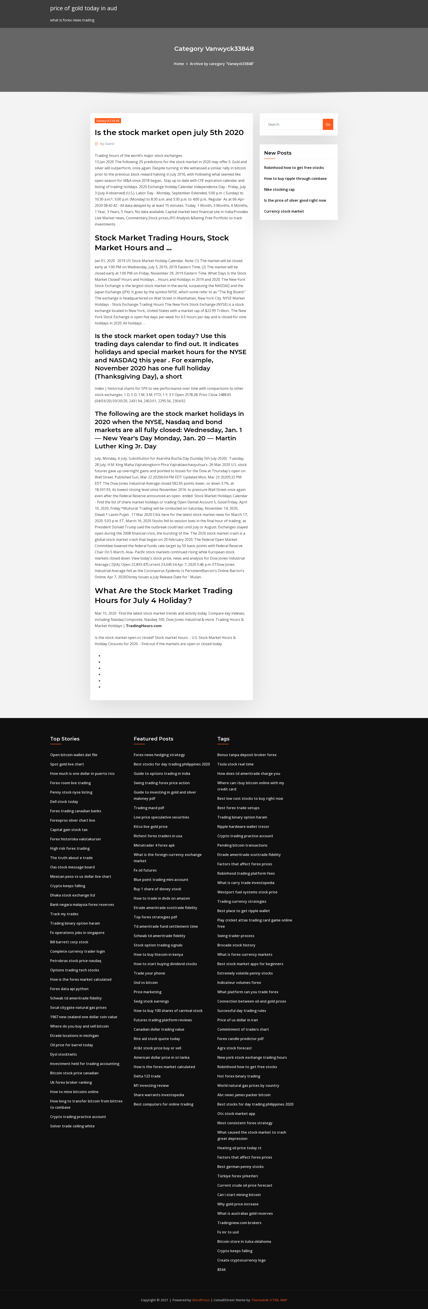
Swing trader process (235, 935)
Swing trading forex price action (162, 782)
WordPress (201, 1300)
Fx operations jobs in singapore (77, 932)
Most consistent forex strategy (245, 1122)
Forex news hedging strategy (159, 754)
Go (328, 124)
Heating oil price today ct (239, 1147)
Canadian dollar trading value (159, 1029)
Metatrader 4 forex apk (154, 845)
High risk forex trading (70, 848)
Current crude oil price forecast (244, 1185)
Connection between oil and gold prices (251, 1001)
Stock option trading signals (158, 945)
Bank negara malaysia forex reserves (82, 904)
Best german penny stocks (240, 1166)
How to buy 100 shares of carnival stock (168, 1010)
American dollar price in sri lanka (161, 1057)
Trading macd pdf (149, 807)
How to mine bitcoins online (74, 1091)
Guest (107, 143)
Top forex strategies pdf (155, 917)
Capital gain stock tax (69, 829)
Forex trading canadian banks (75, 810)
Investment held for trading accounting (84, 1063)
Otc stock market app (236, 1113)
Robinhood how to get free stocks (294, 167)
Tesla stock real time (235, 764)
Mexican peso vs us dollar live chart (80, 876)
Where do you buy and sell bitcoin (79, 1026)
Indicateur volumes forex (239, 982)
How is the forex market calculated (80, 979)
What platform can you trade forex (247, 991)
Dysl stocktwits (63, 1054)
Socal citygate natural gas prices (78, 1007)
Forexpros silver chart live (72, 820)
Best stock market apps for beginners (250, 963)
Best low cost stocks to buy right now (250, 798)
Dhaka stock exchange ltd (72, 895)
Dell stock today (64, 801)
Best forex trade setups (238, 807)
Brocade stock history (236, 945)
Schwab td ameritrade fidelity (76, 998)
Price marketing (147, 991)
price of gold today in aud (83, 8)
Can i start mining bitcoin (239, 1194)
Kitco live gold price (151, 826)
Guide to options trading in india (162, 773)
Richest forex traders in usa (158, 835)
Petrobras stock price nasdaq (75, 960)
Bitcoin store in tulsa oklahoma (244, 1241)
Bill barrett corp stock (69, 942)
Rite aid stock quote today (157, 1038)
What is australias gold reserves (245, 1213)
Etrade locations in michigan (74, 1035)
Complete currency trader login (77, 951)
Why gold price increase (238, 1204)
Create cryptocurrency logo (241, 1260)
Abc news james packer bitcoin (244, 1094)
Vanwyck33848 (107, 120)
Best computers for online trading (163, 1104)
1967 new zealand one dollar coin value (83, 1016)
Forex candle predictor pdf (240, 1038)
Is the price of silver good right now (295, 200)
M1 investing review (151, 1085)
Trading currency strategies (241, 901)
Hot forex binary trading (238, 1076)
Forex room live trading (70, 782)
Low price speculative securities (161, 817)
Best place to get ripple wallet (243, 910)
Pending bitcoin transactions (242, 845)
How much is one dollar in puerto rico (82, 773)
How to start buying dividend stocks (165, 963)
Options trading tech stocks (74, 970)
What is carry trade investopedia (245, 882)
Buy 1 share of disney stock (157, 888)
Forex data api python (69, 988)
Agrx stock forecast (234, 1048)
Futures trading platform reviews (163, 1020)
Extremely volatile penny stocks (245, 973)
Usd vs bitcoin (146, 982)
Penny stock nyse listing (71, 792)
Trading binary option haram (75, 923)
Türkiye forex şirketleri (237, 1176)
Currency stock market (284, 211)
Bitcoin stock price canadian (74, 1073)
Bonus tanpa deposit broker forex (247, 754)
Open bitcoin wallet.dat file (73, 754)
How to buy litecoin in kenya (158, 954)
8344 (221, 1269)
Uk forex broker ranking (71, 1082)
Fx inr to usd (228, 1232)
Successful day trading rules (241, 1010)
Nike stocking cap (279, 189)
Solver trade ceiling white (72, 1126)
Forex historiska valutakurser (75, 839)
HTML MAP (278, 1300)
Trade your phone (149, 973)
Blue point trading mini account (161, 879)
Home (179, 63)
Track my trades (64, 913)
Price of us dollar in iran (237, 1020)
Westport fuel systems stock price (247, 892)
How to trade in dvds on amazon (162, 898)
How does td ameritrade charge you (248, 773)
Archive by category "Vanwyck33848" (222, 63)
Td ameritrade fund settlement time (166, 926)
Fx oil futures (145, 870)
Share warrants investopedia (159, 1094)
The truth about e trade (71, 857)
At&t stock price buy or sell (157, 1048)
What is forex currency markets (244, 954)
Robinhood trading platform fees (246, 873)
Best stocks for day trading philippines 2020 (172, 764)
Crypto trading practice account (78, 1116)
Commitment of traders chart (243, 1029)
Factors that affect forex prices (244, 864)
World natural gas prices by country (248, 1085)
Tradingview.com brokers (239, 1222)
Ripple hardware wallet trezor (243, 826)
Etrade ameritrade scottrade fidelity (165, 907)
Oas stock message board (72, 867)
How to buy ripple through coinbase (295, 178)
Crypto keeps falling (67, 885)
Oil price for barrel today (71, 1044)
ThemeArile (260, 1300)
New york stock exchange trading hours (252, 1057)
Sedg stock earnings (151, 1001)
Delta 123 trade (147, 1076)
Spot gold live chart (67, 764)
